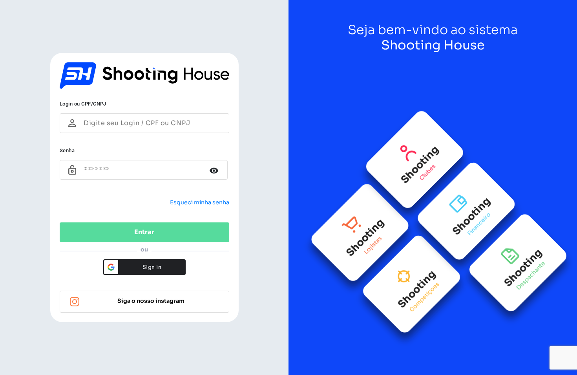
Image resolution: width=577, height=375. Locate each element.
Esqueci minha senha (199, 202)
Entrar (144, 232)
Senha (67, 150)
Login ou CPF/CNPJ (83, 104)
